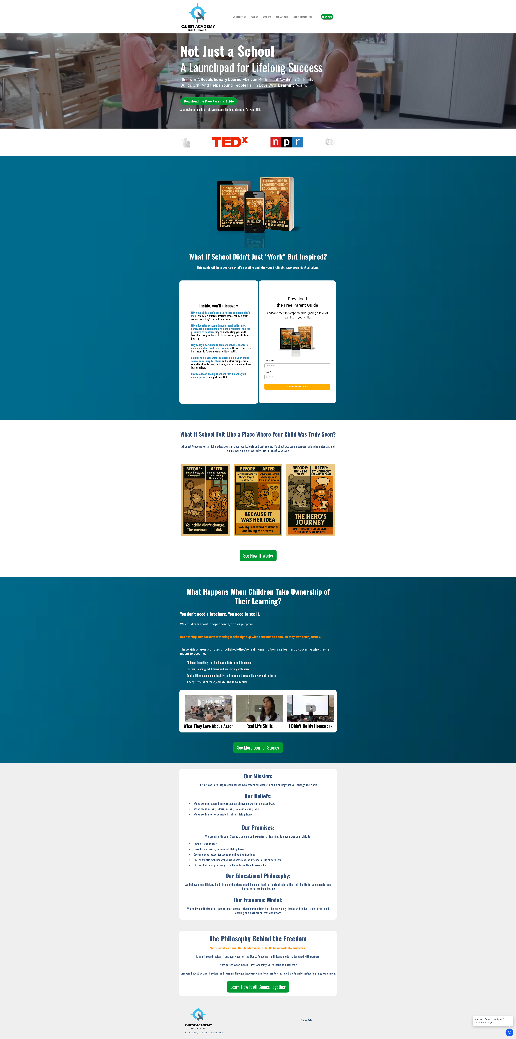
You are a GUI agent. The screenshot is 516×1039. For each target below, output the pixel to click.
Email (267, 372)
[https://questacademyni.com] (198, 16)
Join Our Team (282, 16)
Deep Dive (267, 16)
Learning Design (239, 16)
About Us (254, 16)
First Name (269, 360)
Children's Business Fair (302, 16)
